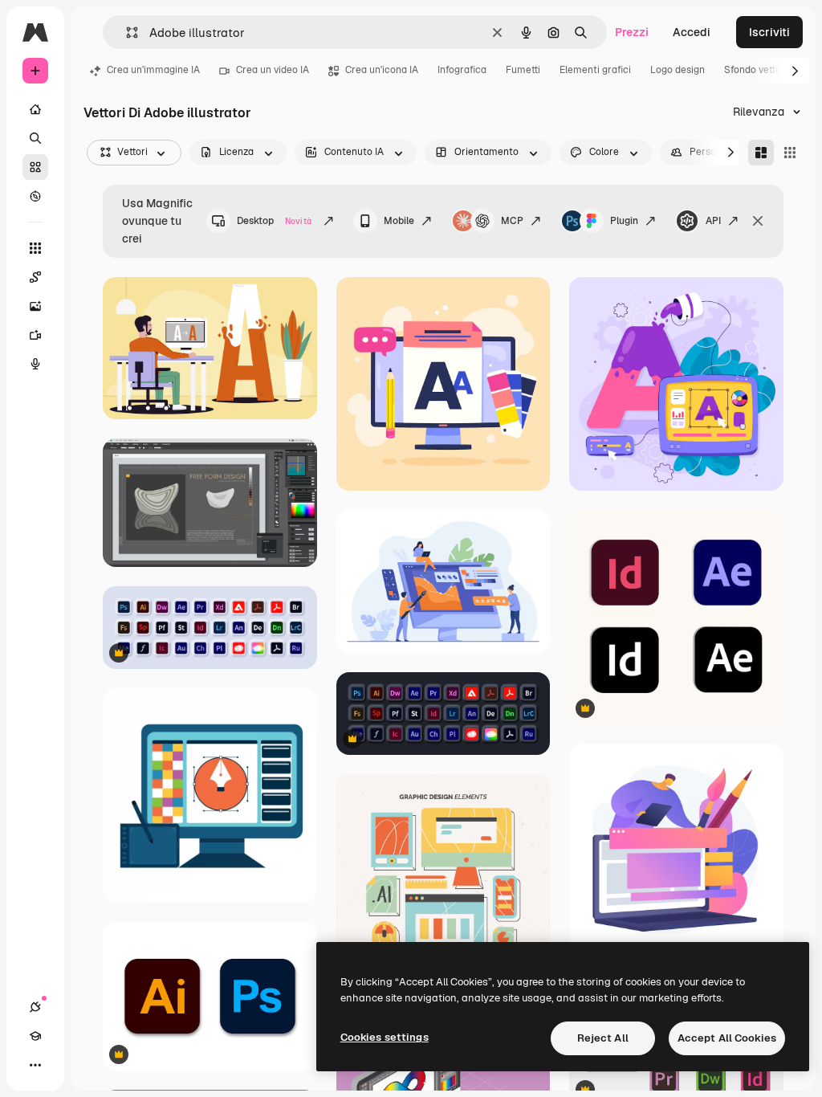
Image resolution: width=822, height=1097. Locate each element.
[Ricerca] (35, 138)
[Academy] (35, 1036)
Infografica (461, 69)
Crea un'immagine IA (153, 69)
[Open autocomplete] (126, 33)
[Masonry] (761, 152)
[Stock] (35, 167)
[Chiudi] (757, 220)
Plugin (624, 220)
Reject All (603, 1038)
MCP (512, 220)
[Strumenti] (35, 248)
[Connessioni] (35, 1007)
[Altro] (35, 1065)
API (713, 220)
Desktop (274, 220)
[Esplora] (35, 196)
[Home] (35, 109)
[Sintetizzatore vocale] (35, 364)
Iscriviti (769, 32)
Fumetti (523, 69)
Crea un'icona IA (381, 69)
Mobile (399, 220)
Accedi (691, 32)
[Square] (790, 152)
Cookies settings (384, 1037)
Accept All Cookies (727, 1038)
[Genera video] (35, 335)
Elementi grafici (595, 69)
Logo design (677, 69)
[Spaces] (35, 277)
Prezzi (632, 32)
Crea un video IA (272, 69)
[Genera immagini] (35, 306)
